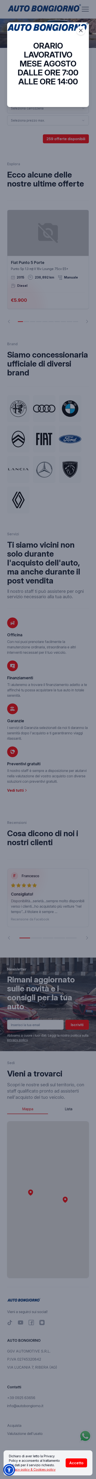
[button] (9, 1470)
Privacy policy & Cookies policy (32, 1469)
